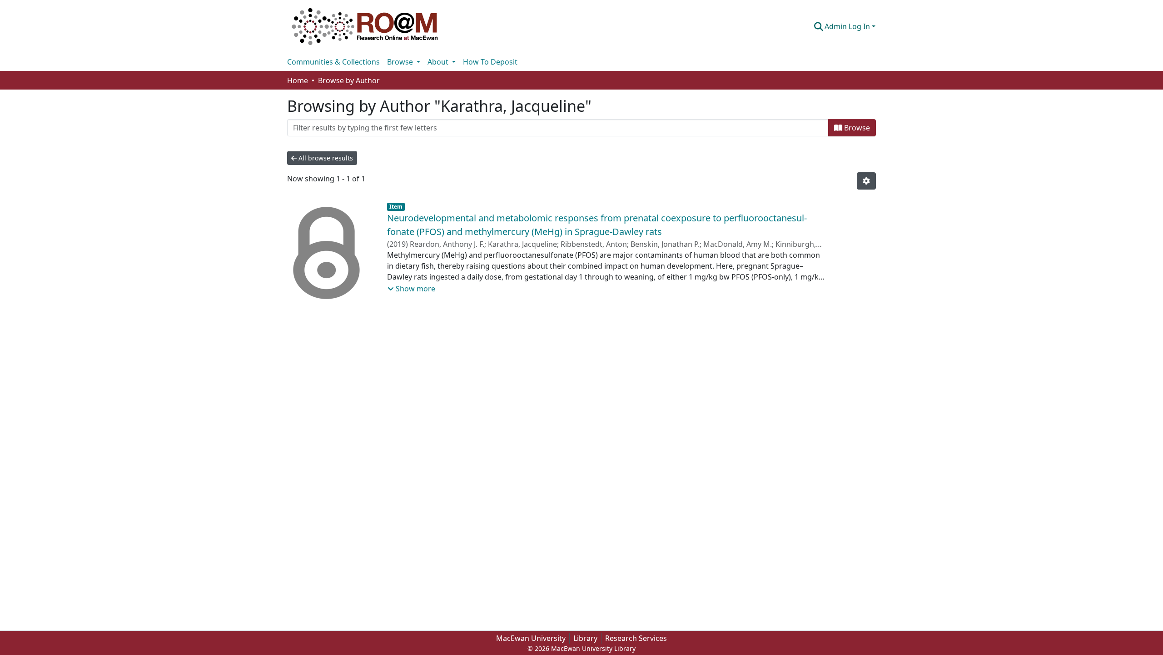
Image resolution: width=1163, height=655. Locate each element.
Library (585, 638)
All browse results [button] (325, 158)
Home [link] (297, 80)
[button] (364, 26)
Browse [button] (401, 62)
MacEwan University (531, 638)
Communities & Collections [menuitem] (333, 62)
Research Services (636, 638)
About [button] (438, 62)
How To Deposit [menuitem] (490, 62)
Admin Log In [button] (848, 26)
